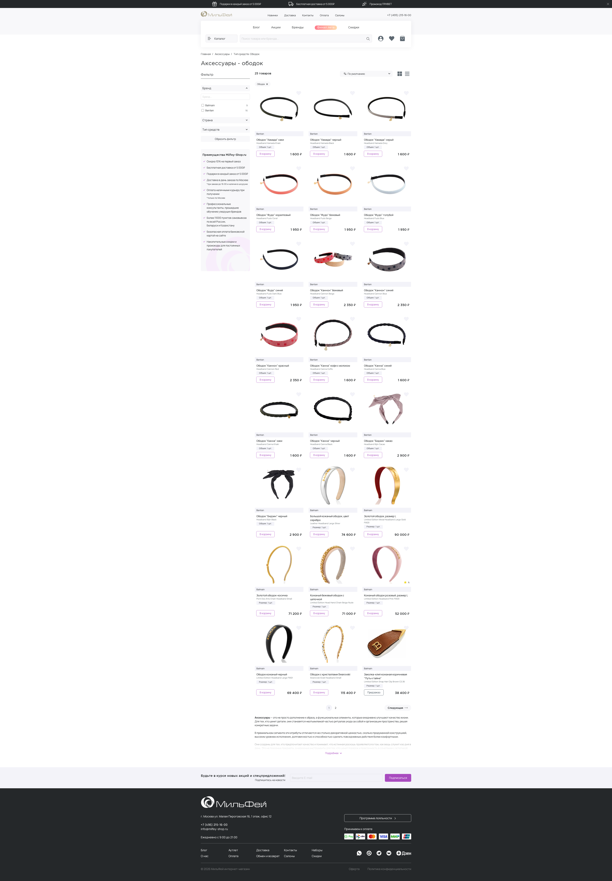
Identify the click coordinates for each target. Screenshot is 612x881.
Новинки (273, 15)
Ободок (262, 84)
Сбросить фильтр (225, 139)
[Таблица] (400, 74)
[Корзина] (402, 39)
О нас (204, 856)
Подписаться (398, 778)
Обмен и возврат (268, 856)
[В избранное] (298, 93)
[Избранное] (392, 39)
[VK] (389, 853)
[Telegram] (379, 853)
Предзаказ (373, 692)
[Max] (369, 853)
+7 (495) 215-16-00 (399, 15)
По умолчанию (356, 74)
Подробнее (332, 753)
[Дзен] (404, 853)
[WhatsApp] (359, 853)
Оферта (354, 869)
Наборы (317, 850)
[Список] (407, 74)
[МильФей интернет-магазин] (216, 13)
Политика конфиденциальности (389, 869)
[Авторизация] (381, 39)
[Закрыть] (608, 4)
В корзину (265, 153)
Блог (204, 850)
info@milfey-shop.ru (214, 829)
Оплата (324, 15)
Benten (209, 110)
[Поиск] (368, 38)
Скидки (317, 856)
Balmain (210, 105)
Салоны (339, 15)
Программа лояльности (376, 818)
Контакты (307, 15)
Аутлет (233, 850)
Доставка (290, 15)
